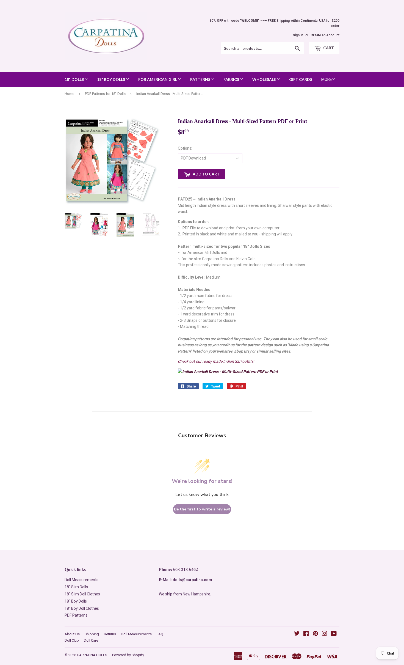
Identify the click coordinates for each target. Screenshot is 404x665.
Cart (328, 47)
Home (69, 94)
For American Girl (158, 79)
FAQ (160, 634)
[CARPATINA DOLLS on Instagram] (324, 634)
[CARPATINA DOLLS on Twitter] (297, 634)
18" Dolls (75, 79)
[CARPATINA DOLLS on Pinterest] (315, 634)
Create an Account (325, 35)
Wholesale (264, 79)
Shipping (92, 634)
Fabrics (231, 79)
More (326, 79)
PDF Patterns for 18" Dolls (105, 94)
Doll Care (91, 640)
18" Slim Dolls (76, 587)
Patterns (200, 79)
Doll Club (72, 640)
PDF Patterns (76, 615)
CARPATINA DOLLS (92, 655)
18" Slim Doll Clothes (82, 594)
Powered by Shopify (128, 655)
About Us (72, 634)
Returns (110, 634)
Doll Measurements (81, 580)
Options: (185, 148)
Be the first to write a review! (202, 509)
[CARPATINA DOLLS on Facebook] (306, 634)
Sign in (298, 35)
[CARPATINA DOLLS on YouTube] (334, 634)
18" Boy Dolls (111, 79)
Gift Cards (300, 79)
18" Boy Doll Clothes (82, 608)
